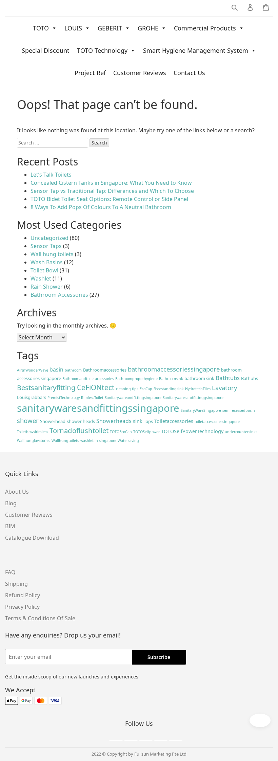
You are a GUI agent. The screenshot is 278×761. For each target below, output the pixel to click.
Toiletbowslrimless (32, 431)
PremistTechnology (63, 397)
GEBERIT (110, 28)
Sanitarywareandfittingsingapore (133, 397)
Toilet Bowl (44, 270)
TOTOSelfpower (146, 431)
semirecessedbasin (238, 410)
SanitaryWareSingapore (201, 410)
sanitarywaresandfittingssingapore (98, 408)
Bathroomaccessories (104, 370)
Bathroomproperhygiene (136, 378)
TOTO (41, 28)
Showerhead (52, 421)
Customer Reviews (139, 73)
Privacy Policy (22, 606)
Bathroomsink (171, 378)
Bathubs (249, 378)
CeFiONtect (96, 387)
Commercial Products (205, 28)
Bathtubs (228, 378)
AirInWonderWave (32, 370)
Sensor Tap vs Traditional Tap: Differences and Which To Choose (112, 191)
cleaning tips (127, 388)
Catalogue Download (32, 537)
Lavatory (224, 387)
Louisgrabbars (31, 397)
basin (56, 369)
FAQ (10, 572)
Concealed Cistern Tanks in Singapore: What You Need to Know (111, 182)
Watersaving (128, 440)
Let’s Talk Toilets (51, 174)
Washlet (41, 278)
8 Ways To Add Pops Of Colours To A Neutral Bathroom (101, 207)
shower (28, 420)
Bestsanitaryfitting (46, 387)
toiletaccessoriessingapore (217, 421)
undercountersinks (241, 431)
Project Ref (90, 73)
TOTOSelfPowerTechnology (192, 431)
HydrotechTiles (198, 388)
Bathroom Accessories (59, 294)
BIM (10, 526)
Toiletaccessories (173, 421)
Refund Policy (22, 595)
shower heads (81, 421)
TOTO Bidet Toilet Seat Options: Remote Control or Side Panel (109, 199)
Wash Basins (47, 262)
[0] (266, 9)
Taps (148, 421)
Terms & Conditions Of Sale (40, 618)
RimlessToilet (92, 397)
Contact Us (189, 73)
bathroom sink (199, 378)
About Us (17, 491)
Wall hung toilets (52, 254)
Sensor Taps (46, 246)
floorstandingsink (169, 388)
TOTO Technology (102, 50)
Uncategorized (49, 238)
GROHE (148, 28)
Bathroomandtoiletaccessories (88, 378)
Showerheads (114, 421)
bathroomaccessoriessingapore (174, 369)
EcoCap (146, 388)
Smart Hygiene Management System (195, 50)
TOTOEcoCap (121, 431)
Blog (11, 503)
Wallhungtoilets (65, 440)
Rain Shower (47, 286)
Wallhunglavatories (33, 440)
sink (137, 421)
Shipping (16, 583)
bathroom (73, 370)
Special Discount (46, 50)
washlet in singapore (98, 440)
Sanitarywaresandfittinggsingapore (193, 397)
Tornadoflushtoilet (78, 430)
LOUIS (73, 28)
